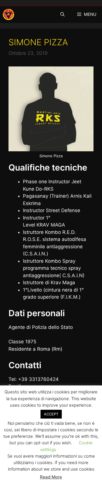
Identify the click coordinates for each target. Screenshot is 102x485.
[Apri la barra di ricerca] (62, 14)
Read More (51, 477)
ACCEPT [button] (51, 414)
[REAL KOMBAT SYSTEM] (8, 14)
